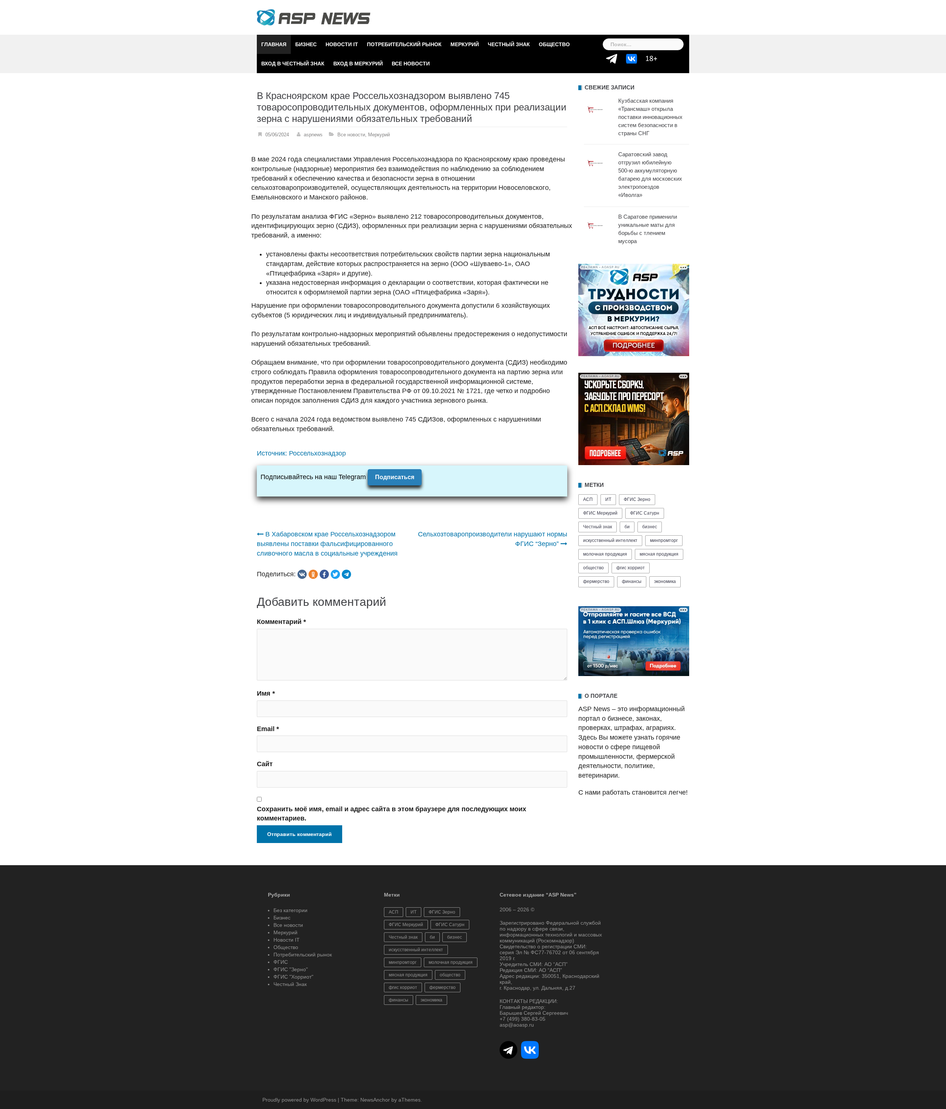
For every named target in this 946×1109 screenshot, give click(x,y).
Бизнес (306, 44)
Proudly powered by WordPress (299, 1100)
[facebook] (324, 574)
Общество (554, 44)
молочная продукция (605, 554)
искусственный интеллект (610, 540)
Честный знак (597, 526)
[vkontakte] (302, 574)
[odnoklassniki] (313, 574)
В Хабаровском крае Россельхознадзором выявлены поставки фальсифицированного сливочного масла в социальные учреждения (327, 543)
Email (268, 729)
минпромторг (664, 540)
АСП (588, 499)
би (627, 526)
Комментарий (281, 621)
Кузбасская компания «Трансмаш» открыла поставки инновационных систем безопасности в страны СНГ (650, 117)
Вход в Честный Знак (292, 63)
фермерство (596, 581)
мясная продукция (659, 554)
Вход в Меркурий (358, 63)
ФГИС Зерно (637, 499)
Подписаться (394, 477)
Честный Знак (509, 44)
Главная (273, 44)
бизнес (649, 526)
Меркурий (464, 44)
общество (593, 567)
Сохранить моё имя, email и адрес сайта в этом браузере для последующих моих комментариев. (391, 813)
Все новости (411, 63)
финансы (632, 581)
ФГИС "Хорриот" (293, 977)
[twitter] (335, 574)
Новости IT (342, 44)
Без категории (290, 910)
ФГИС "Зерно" (290, 969)
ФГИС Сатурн (644, 513)
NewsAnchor (375, 1100)
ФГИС (280, 962)
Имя (266, 693)
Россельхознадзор (317, 453)
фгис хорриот (630, 567)
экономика (665, 581)
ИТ (608, 499)
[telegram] (346, 574)
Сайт (265, 764)
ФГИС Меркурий (600, 513)
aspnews (313, 134)
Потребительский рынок (404, 44)
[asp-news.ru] (313, 17)
